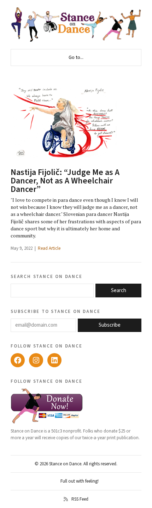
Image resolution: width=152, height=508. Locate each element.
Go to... (76, 57)
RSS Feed (79, 499)
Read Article (49, 248)
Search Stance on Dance (46, 276)
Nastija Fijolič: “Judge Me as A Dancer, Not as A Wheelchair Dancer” (65, 180)
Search (118, 290)
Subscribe (110, 325)
